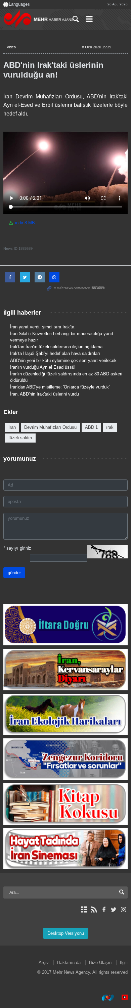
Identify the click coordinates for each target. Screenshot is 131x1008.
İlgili (124, 962)
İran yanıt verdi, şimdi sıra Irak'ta (42, 326)
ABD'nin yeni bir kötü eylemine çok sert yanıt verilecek (63, 360)
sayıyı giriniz (17, 548)
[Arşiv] (84, 909)
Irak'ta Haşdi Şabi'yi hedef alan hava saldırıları (55, 353)
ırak (110, 427)
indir (24, 222)
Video (11, 47)
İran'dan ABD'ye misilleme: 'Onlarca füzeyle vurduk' (60, 387)
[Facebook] (103, 909)
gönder (14, 572)
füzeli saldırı (20, 437)
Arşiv (44, 962)
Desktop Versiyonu (65, 933)
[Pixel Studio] (121, 998)
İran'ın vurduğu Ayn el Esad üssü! (43, 367)
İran (12, 427)
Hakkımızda (69, 962)
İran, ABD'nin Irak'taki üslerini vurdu (44, 394)
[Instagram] (123, 909)
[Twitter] (114, 909)
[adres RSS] (94, 909)
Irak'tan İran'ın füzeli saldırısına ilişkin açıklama (56, 346)
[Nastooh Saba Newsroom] (104, 998)
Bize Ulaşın (100, 962)
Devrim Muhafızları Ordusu (50, 427)
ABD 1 (91, 427)
